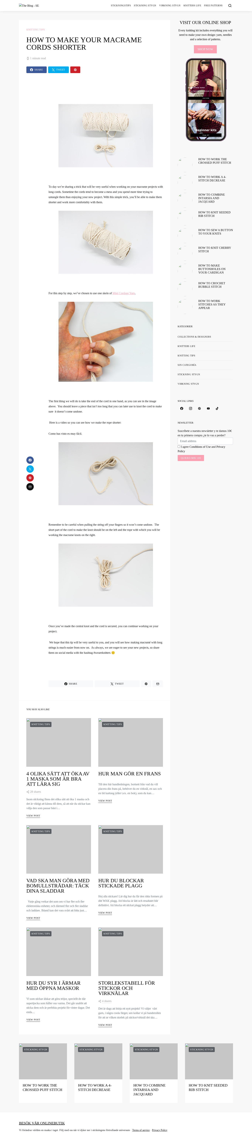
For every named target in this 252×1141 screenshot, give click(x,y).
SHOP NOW (205, 49)
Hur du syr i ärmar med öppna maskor (53, 985)
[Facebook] (182, 408)
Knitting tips (35, 29)
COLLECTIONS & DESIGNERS (194, 337)
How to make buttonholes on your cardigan (212, 269)
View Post (33, 815)
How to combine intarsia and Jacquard (211, 198)
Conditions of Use (200, 446)
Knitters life (192, 5)
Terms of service (141, 1130)
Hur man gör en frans (129, 773)
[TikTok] (217, 408)
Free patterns (213, 5)
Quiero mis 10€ (191, 458)
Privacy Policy (159, 1130)
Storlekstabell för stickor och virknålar (126, 988)
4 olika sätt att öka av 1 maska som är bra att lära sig (57, 779)
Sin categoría (187, 365)
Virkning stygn (170, 5)
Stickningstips (121, 5)
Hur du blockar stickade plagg (121, 883)
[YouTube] (208, 408)
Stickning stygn (145, 5)
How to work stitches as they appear (211, 304)
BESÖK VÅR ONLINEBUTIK (42, 1123)
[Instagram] (191, 408)
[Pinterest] (199, 408)
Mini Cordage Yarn (124, 293)
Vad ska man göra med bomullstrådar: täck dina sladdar (57, 886)
